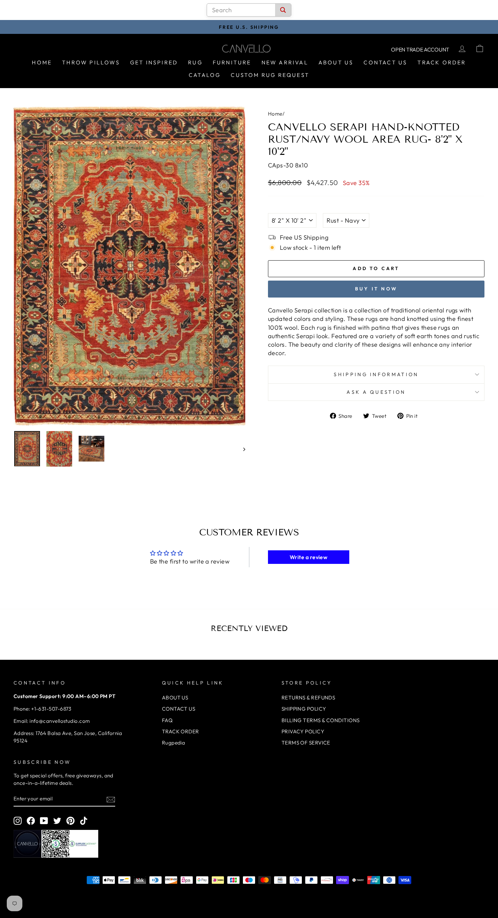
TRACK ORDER (180, 731)
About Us (336, 62)
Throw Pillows (91, 62)
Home (42, 62)
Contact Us (385, 62)
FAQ (167, 720)
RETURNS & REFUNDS (308, 697)
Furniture (232, 62)
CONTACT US (178, 709)
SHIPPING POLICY (304, 709)
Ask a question (376, 392)
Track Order (441, 62)
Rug (195, 62)
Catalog (205, 75)
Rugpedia (173, 742)
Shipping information (376, 374)
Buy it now (376, 289)
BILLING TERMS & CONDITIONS (321, 720)
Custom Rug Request (270, 75)
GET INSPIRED (154, 62)
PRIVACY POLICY (303, 731)
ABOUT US (175, 697)
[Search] (283, 10)
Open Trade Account (420, 49)
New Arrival (285, 62)
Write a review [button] (308, 557)
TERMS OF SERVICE (306, 742)
